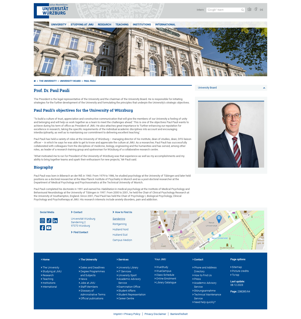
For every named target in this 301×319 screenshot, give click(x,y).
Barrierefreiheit (179, 314)
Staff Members (89, 286)
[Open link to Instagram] (43, 220)
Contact (78, 212)
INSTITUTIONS (142, 24)
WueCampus (163, 270)
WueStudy (162, 267)
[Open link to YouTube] (49, 228)
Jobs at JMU (87, 282)
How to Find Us (123, 212)
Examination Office (129, 286)
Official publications (91, 298)
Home (46, 259)
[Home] (35, 81)
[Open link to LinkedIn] (55, 220)
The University (48, 81)
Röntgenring (120, 224)
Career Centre (126, 298)
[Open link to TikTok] (49, 220)
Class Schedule (165, 274)
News (83, 278)
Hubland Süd (120, 234)
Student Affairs (127, 290)
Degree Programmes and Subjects (92, 273)
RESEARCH (104, 24)
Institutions (49, 282)
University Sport (127, 275)
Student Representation (132, 294)
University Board (70, 81)
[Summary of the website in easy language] (249, 9)
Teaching (122, 24)
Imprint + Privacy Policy (126, 314)
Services (123, 259)
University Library (128, 267)
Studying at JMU (52, 271)
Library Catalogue (166, 282)
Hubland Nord (120, 229)
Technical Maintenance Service (207, 296)
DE (261, 9)
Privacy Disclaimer (155, 314)
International (165, 24)
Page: (233, 291)
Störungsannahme (205, 290)
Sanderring (119, 218)
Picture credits (240, 270)
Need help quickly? (205, 302)
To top (235, 274)
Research (48, 275)
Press (197, 278)
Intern (200, 9)
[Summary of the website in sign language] (255, 9)
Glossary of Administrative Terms (92, 292)
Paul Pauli (90, 81)
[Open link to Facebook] (43, 228)
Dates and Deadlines (92, 267)
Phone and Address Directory (205, 269)
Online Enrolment (166, 278)
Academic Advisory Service (129, 280)
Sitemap (237, 267)
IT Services (124, 271)
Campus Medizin (122, 240)
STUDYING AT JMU (82, 24)
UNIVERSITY (58, 24)
